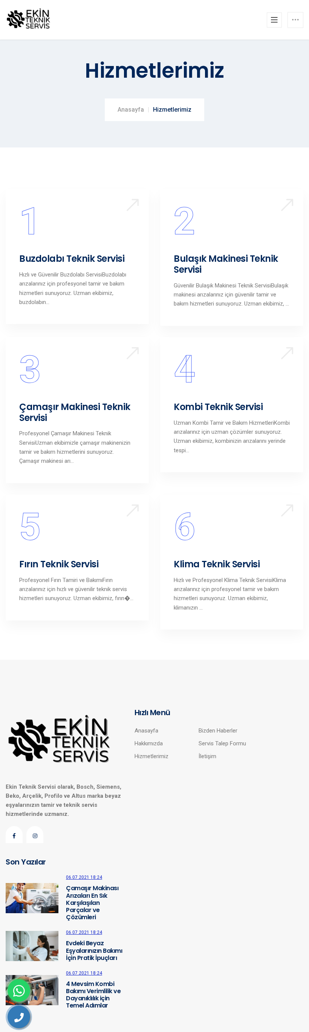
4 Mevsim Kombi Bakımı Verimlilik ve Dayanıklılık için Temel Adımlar (93, 994)
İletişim (207, 756)
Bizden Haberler (218, 730)
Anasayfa (131, 109)
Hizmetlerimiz (151, 756)
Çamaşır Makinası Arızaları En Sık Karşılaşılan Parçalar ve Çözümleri (92, 903)
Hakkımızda (149, 743)
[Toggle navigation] (274, 20)
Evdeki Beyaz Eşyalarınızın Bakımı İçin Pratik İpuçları (94, 950)
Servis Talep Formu (222, 743)
